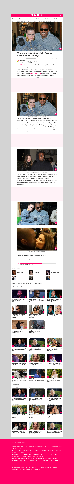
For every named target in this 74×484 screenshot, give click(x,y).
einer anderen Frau (35, 73)
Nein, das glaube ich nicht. (26, 264)
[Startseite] (37, 15)
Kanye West (20, 65)
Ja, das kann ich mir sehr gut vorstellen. (30, 259)
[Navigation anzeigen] (13, 15)
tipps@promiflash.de (37, 283)
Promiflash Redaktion (31, 58)
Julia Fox (31, 65)
